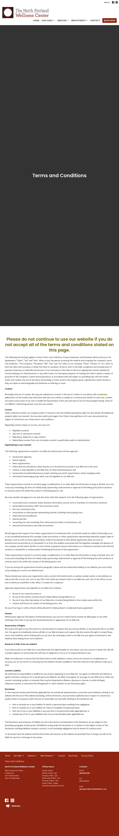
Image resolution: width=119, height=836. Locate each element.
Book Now (109, 20)
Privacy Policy (87, 755)
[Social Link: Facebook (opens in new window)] (113, 2)
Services (62, 20)
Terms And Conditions (14, 761)
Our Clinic (47, 20)
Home (36, 20)
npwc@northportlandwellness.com (93, 789)
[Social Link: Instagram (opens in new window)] (117, 2)
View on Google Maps (12, 778)
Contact (95, 20)
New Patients (78, 20)
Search (107, 2)
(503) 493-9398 (84, 773)
